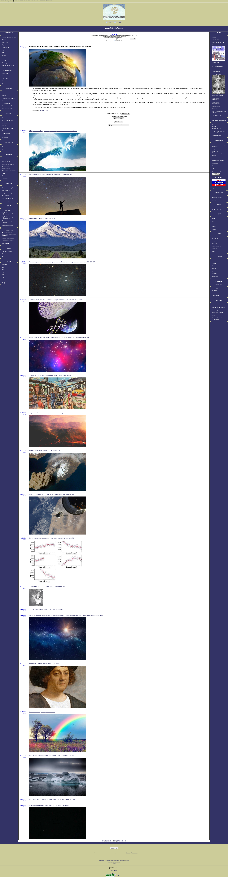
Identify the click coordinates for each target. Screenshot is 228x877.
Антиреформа (215, 148)
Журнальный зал (6, 83)
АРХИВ (9, 261)
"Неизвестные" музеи (7, 128)
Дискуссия (49, 1)
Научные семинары (216, 115)
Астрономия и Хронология (8, 170)
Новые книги (5, 73)
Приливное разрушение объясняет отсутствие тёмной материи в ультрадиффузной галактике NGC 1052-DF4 (62, 262)
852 (106, 841)
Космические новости (217, 95)
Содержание (9, 1)
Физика (213, 165)
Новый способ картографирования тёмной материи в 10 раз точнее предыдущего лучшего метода (59, 337)
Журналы (214, 268)
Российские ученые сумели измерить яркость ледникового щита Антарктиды (52, 755)
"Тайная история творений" (9, 98)
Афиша (4, 39)
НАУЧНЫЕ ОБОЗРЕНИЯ (219, 120)
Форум (4, 256)
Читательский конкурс (8, 240)
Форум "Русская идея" (7, 193)
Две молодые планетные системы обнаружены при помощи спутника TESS (52, 538)
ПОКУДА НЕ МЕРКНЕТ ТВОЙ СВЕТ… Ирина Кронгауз (47, 586)
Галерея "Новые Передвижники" (114, 862)
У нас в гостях (5, 75)
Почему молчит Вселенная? (219, 42)
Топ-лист (42, 1)
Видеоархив (5, 137)
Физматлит (214, 108)
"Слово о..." (5, 95)
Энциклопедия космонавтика (215, 98)
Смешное (214, 229)
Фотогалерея (5, 123)
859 (122, 841)
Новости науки (215, 310)
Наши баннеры (215, 295)
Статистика (122, 860)
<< (101, 841)
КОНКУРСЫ (9, 230)
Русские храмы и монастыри (6, 134)
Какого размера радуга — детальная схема (42, 712)
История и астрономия (217, 66)
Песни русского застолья (218, 223)
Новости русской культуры (9, 37)
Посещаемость (215, 266)
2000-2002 (218, 74)
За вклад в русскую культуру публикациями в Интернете (9, 234)
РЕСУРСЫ (219, 256)
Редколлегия (215, 238)
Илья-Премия (5, 243)
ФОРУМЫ (9, 183)
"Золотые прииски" (7, 105)
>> (127, 841)
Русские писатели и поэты (218, 271)
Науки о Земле (215, 158)
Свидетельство (112, 35)
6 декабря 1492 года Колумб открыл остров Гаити (44, 663)
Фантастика (5, 254)
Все (213, 304)
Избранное (214, 273)
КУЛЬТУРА (9, 113)
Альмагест (4, 173)
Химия (213, 168)
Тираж (213, 251)
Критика (4, 68)
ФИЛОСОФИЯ (9, 142)
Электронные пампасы (7, 251)
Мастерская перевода (7, 225)
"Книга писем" (5, 100)
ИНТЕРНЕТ (219, 284)
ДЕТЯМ (9, 248)
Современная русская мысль (9, 147)
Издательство (5, 78)
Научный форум (6, 190)
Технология (215, 163)
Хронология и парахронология (6, 167)
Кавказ (3, 52)
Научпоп (214, 200)
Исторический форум (7, 198)
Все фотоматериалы (7, 283)
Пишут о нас (215, 248)
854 (110, 841)
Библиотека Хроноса (217, 197)
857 (118, 841)
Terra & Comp (44, 110)
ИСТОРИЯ (9, 154)
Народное (214, 226)
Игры (213, 221)
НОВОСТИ (219, 300)
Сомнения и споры (6, 70)
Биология (214, 155)
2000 (3, 275)
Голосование (35, 1)
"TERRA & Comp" (216, 128)
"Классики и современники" (9, 93)
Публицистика (5, 47)
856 (115, 841)
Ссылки (117, 860)
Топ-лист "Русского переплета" (216, 289)
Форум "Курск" (6, 195)
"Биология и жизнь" (216, 135)
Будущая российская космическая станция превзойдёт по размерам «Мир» (51, 494)
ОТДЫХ (219, 214)
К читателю (5, 42)
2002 (3, 269)
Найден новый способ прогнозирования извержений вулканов (48, 413)
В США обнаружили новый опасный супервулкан (44, 450)
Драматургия (5, 63)
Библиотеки (215, 276)
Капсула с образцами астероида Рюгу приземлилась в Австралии (49, 805)
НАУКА (219, 32)
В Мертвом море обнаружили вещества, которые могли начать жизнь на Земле (53, 131)
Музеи (213, 218)
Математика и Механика (218, 160)
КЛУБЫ (9, 205)
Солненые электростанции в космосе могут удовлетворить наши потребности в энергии (56, 299)
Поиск (213, 260)
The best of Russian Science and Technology (218, 318)
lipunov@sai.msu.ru (132, 853)
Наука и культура (216, 71)
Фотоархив (5, 280)
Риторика (4, 130)
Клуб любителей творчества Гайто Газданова (9, 217)
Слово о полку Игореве (8, 164)
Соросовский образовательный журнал (218, 152)
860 (125, 841)
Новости (27, 1)
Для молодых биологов (219, 188)
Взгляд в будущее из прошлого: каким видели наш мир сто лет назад (50, 375)
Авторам (214, 241)
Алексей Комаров (115, 868)
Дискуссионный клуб (7, 188)
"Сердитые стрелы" (7, 108)
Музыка (4, 125)
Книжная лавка (6, 81)
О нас (15, 1)
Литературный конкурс (8, 238)
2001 (3, 272)
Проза (3, 57)
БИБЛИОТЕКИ (219, 192)
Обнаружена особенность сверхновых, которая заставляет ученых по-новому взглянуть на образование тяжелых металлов (66, 615)
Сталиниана (5, 178)
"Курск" (4, 50)
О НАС (219, 233)
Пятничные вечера (6, 210)
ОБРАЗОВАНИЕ (219, 140)
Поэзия (4, 60)
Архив (114, 860)
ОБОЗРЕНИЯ (9, 88)
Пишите (20, 1)
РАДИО (219, 204)
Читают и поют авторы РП (218, 209)
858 (120, 841)
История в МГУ (6, 161)
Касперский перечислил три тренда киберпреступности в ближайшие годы (52, 799)
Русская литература (217, 171)
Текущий (4, 264)
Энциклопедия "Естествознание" (216, 102)
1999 (3, 277)
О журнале (214, 243)
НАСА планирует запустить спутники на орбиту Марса (46, 609)
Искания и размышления (8, 65)
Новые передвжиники (7, 120)
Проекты (214, 263)
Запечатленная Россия (7, 175)
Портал (2, 1)
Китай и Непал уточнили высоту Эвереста (42, 218)
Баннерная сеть (215, 292)
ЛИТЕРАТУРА (9, 32)
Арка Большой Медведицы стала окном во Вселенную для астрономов (50, 174)
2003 (3, 267)
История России (6, 159)
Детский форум (6, 201)
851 (103, 841)
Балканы (4, 55)
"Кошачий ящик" (6, 103)
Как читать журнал (216, 246)
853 (108, 841)
